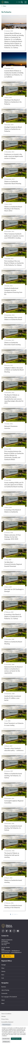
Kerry (2, 974)
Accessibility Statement (7, 1022)
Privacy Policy (5, 1019)
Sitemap (3, 1016)
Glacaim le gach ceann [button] (16, 1038)
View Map (8, 956)
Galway (3, 971)
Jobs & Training (5, 990)
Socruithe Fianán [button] (6, 1038)
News (4, 6)
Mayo (2, 968)
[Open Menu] (26, 2)
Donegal (3, 964)
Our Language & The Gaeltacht (9, 996)
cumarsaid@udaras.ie (16, 952)
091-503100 (6, 947)
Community (4, 993)
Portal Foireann (6, 1024)
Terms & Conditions (6, 1013)
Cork (2, 978)
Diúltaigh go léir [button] (6, 1041)
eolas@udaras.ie (16, 950)
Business (3, 986)
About (3, 1000)
